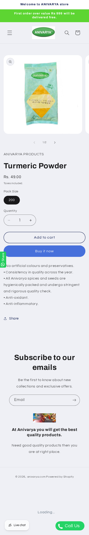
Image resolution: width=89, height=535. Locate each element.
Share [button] (14, 318)
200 (12, 200)
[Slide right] (55, 142)
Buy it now (44, 251)
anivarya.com (36, 477)
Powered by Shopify (60, 477)
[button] (9, 32)
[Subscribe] (74, 400)
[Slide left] (34, 142)
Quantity (10, 210)
